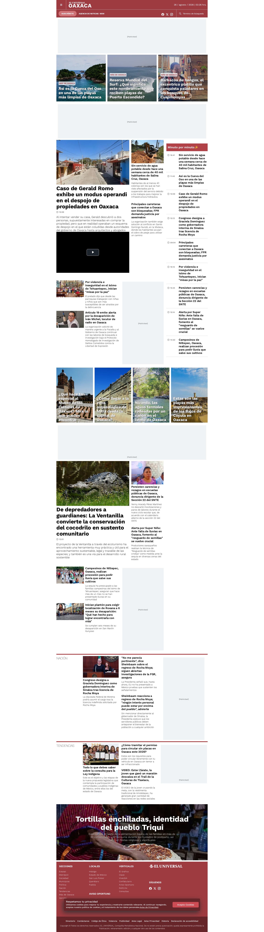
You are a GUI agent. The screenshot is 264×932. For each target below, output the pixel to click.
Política (62, 885)
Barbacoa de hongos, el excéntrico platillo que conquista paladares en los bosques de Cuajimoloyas (182, 88)
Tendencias (64, 891)
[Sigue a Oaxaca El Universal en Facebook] (163, 14)
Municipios (64, 881)
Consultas (124, 891)
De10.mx (123, 888)
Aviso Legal (137, 921)
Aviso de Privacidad (149, 907)
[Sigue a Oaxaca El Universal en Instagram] (172, 14)
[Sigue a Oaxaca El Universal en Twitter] (168, 14)
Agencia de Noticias (89, 14)
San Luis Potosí (96, 878)
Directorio (70, 921)
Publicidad (124, 921)
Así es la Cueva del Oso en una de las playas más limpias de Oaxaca (80, 92)
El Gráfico (124, 871)
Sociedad (63, 878)
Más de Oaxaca (67, 83)
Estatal (62, 871)
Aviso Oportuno (126, 885)
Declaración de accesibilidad (184, 921)
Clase (122, 875)
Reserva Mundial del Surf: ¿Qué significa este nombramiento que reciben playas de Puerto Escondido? (132, 88)
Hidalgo (93, 871)
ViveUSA (123, 878)
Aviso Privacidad (151, 921)
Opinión (63, 898)
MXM (102, 14)
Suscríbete (67, 14)
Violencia (113, 921)
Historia (165, 921)
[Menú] (61, 4)
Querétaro (94, 881)
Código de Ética (98, 921)
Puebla (92, 885)
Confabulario (125, 881)
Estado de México (98, 875)
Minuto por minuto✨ (183, 147)
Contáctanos (83, 921)
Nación (62, 888)
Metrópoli (63, 875)
